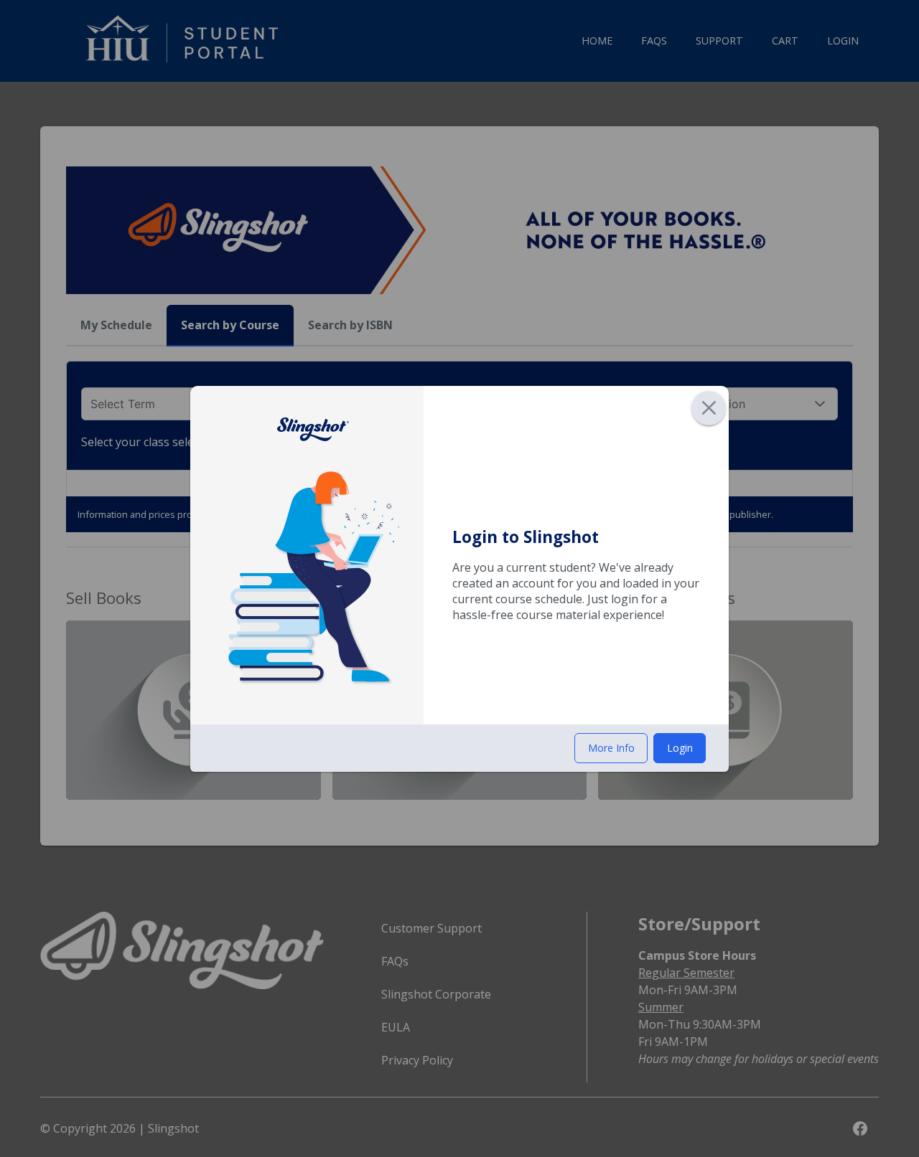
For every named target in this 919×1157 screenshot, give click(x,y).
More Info (611, 748)
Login (680, 748)
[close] (708, 408)
